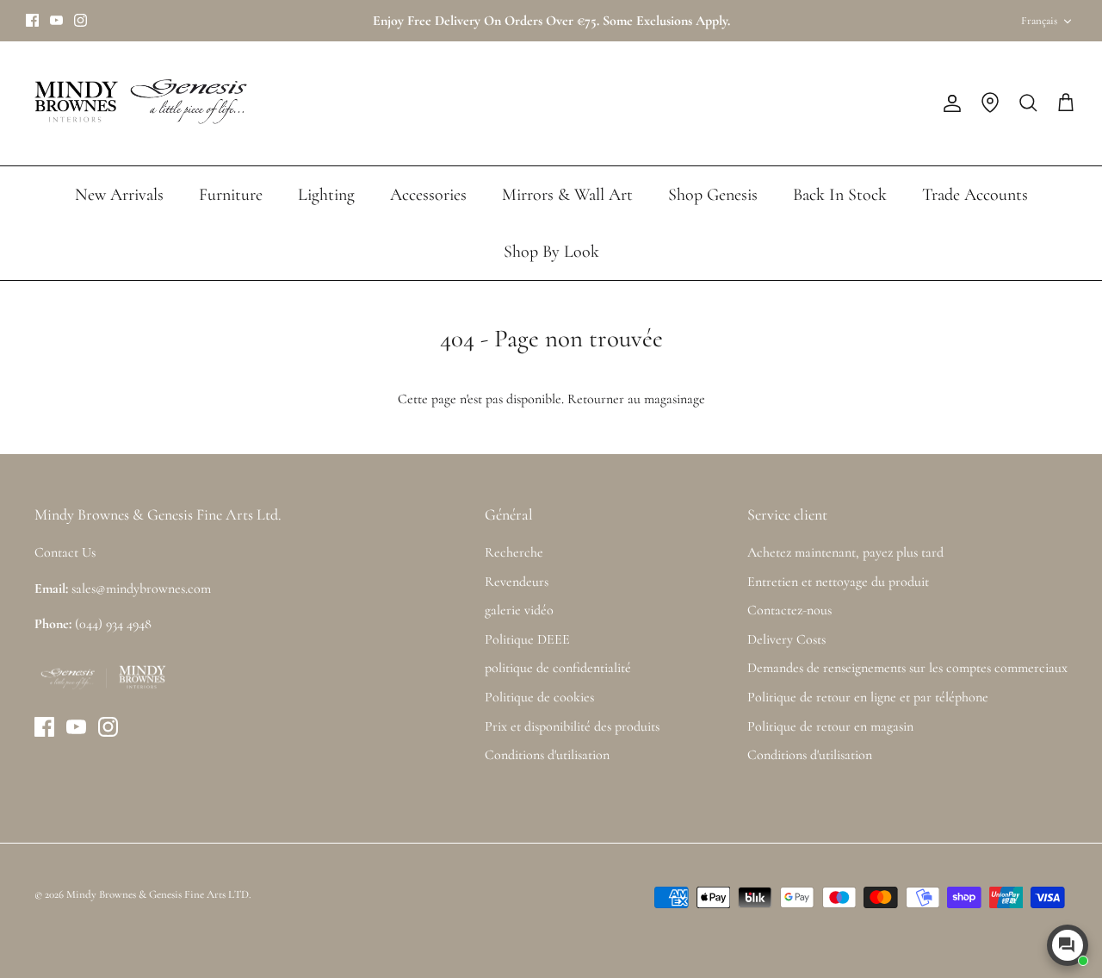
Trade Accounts (975, 194)
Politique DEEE (527, 639)
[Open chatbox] (1067, 945)
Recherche (514, 552)
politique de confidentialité (558, 667)
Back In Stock (840, 194)
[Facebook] (32, 20)
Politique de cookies (539, 697)
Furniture (231, 194)
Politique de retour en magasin (830, 726)
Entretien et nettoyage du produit (838, 581)
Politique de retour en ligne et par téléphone (867, 697)
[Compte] (949, 103)
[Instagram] (80, 20)
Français (1039, 21)
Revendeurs (516, 581)
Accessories (428, 194)
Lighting (326, 194)
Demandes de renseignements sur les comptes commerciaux (907, 667)
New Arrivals (119, 194)
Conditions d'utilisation (547, 754)
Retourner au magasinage (636, 399)
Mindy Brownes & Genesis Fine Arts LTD (157, 894)
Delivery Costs (786, 639)
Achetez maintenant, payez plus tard (845, 552)
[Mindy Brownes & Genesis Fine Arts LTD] (138, 103)
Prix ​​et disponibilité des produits (572, 726)
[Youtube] (56, 20)
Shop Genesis (713, 194)
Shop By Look (551, 251)
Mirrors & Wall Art (567, 194)
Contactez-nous (789, 610)
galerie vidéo (519, 610)
